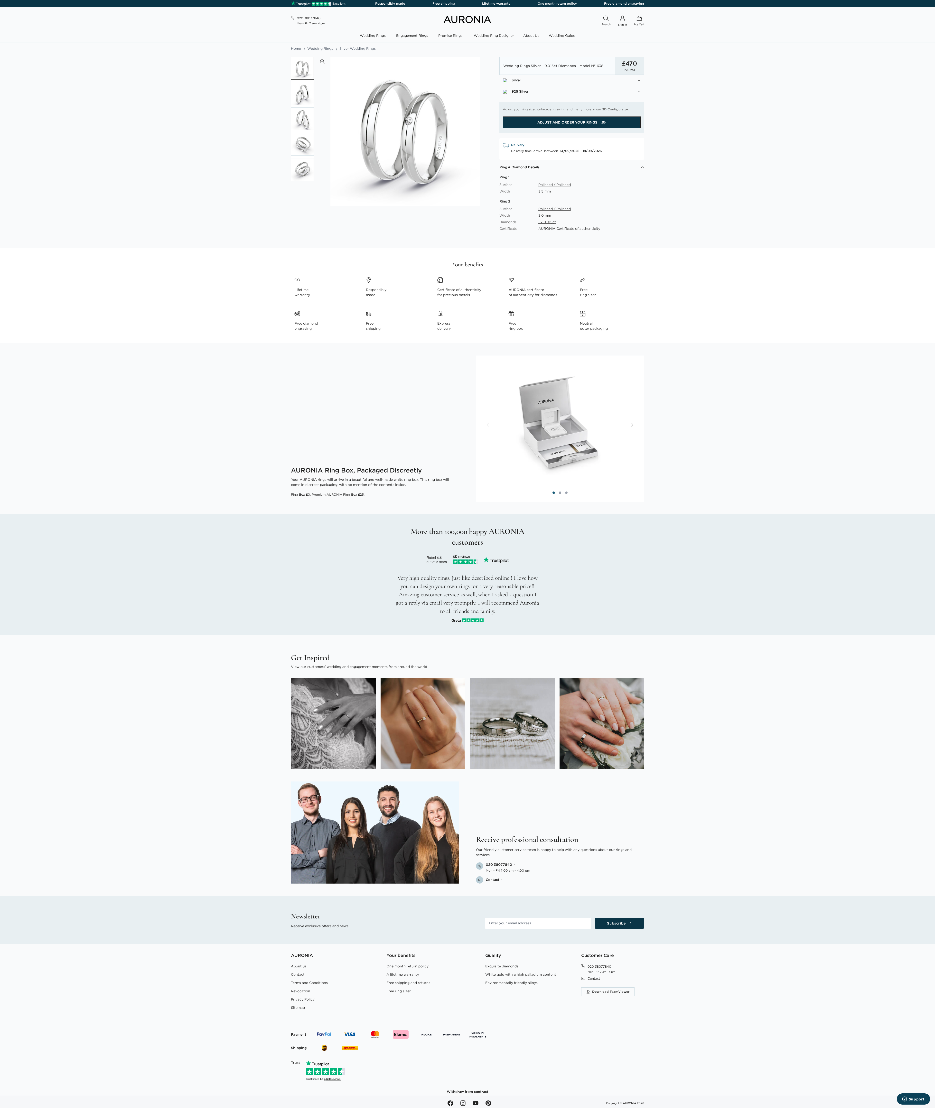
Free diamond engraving (624, 3)
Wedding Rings (320, 48)
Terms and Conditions (309, 983)
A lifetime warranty (402, 974)
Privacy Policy (303, 999)
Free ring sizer (398, 991)
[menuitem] (374, 35)
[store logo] (467, 22)
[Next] (632, 425)
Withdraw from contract (467, 1091)
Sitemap (298, 1007)
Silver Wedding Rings (357, 48)
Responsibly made (390, 3)
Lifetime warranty (496, 3)
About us (299, 966)
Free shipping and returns (408, 983)
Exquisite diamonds (501, 966)
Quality (493, 955)
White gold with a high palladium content (520, 974)
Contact (298, 974)
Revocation (300, 991)
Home (296, 48)
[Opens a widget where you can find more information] (913, 1099)
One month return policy (557, 3)
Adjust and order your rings (567, 122)
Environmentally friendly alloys (511, 983)
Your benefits (400, 955)
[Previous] (488, 425)
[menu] (467, 36)
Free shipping (443, 3)
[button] (322, 62)
